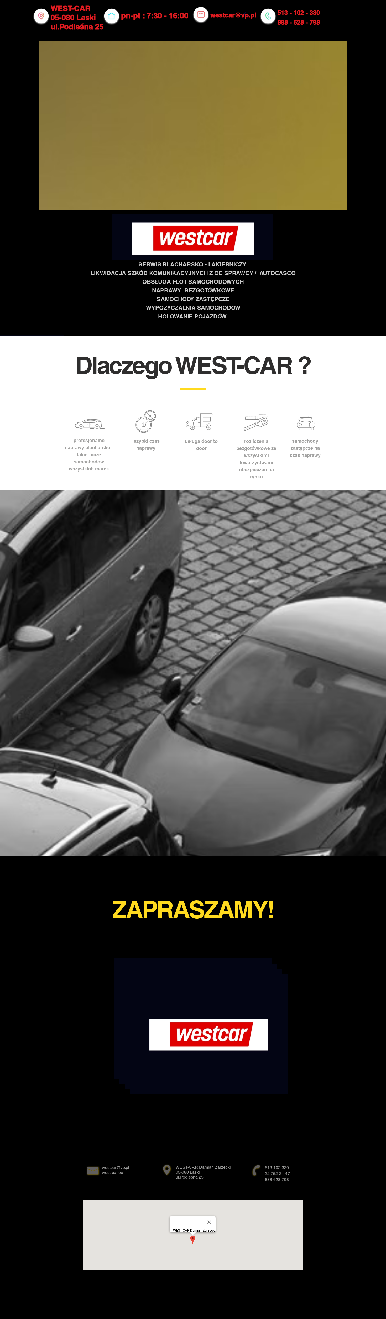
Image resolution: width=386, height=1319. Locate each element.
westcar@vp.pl (233, 15)
